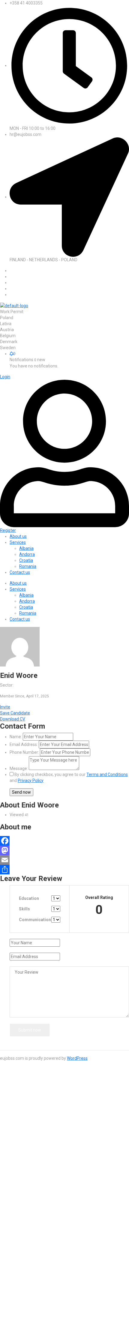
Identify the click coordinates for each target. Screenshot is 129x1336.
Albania (26, 595)
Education (29, 898)
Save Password (29, 1150)
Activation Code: (25, 1312)
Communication (35, 919)
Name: (16, 736)
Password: (19, 1124)
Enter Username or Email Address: (42, 1116)
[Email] (64, 860)
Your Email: (20, 1298)
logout (117, 1081)
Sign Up (53, 1139)
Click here (65, 1276)
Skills (24, 908)
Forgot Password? (27, 1139)
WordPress (77, 1058)
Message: (19, 768)
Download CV (12, 719)
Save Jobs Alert (15, 1235)
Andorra (27, 601)
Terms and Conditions (107, 774)
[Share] (64, 869)
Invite (5, 707)
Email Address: (24, 744)
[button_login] (5, 376)
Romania (27, 613)
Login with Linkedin (31, 1178)
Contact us (20, 619)
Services (18, 589)
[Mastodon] (64, 850)
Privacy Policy (31, 780)
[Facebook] (64, 841)
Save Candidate (15, 713)
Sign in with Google (27, 1172)
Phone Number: (24, 752)
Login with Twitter (30, 1166)
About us (18, 583)
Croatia (26, 607)
